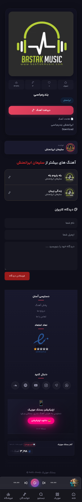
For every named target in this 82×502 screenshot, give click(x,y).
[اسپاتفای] (26, 385)
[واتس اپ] (67, 385)
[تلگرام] (56, 385)
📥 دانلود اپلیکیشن (41, 420)
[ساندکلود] (15, 385)
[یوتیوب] (36, 385)
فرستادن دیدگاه (17, 276)
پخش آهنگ (41, 305)
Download (67, 129)
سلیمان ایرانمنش (54, 150)
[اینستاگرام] (46, 385)
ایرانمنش (67, 100)
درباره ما (41, 311)
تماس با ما (41, 317)
